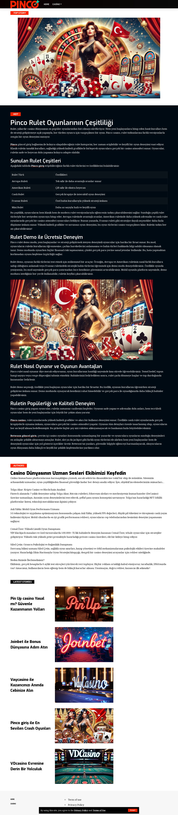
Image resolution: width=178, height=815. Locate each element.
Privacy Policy (81, 810)
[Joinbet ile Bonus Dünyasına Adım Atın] (84, 644)
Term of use (74, 799)
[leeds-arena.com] (24, 4)
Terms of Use (99, 810)
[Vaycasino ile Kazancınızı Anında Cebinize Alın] (84, 685)
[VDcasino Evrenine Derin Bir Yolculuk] (84, 766)
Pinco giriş (37, 165)
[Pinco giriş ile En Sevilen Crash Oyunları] (84, 725)
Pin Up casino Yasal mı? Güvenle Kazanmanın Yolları (27, 604)
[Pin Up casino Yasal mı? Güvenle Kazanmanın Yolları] (84, 604)
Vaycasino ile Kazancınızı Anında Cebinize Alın (27, 685)
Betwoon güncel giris (23, 435)
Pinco (13, 144)
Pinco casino (18, 420)
